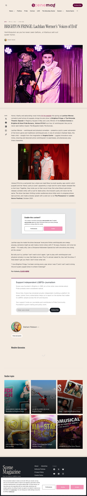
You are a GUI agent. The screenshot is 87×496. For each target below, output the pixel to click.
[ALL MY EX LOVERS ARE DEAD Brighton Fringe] (43, 397)
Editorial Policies (39, 469)
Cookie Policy (38, 475)
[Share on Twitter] (6, 118)
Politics (19, 11)
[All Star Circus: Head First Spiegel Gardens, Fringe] (43, 432)
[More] (77, 10)
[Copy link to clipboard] (6, 134)
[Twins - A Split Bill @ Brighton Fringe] (70, 397)
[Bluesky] (63, 469)
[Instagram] (63, 473)
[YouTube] (54, 473)
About (36, 466)
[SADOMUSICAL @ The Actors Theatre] (70, 432)
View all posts (17, 336)
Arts (5, 21)
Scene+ (59, 11)
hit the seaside (46, 116)
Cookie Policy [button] (14, 489)
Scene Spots (70, 11)
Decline (63, 487)
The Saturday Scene (48, 11)
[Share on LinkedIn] (6, 126)
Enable (53, 228)
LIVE (38, 11)
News (11, 11)
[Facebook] (54, 469)
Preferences (48, 487)
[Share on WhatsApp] (6, 130)
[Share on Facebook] (6, 122)
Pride (26, 11)
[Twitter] (58, 469)
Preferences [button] (11, 491)
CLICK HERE (24, 271)
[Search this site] (6, 5)
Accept (77, 487)
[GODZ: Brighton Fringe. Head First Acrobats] (17, 432)
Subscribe (77, 5)
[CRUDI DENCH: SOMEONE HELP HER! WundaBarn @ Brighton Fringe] (17, 397)
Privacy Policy (39, 472)
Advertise (44, 466)
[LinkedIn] (58, 473)
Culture (32, 11)
